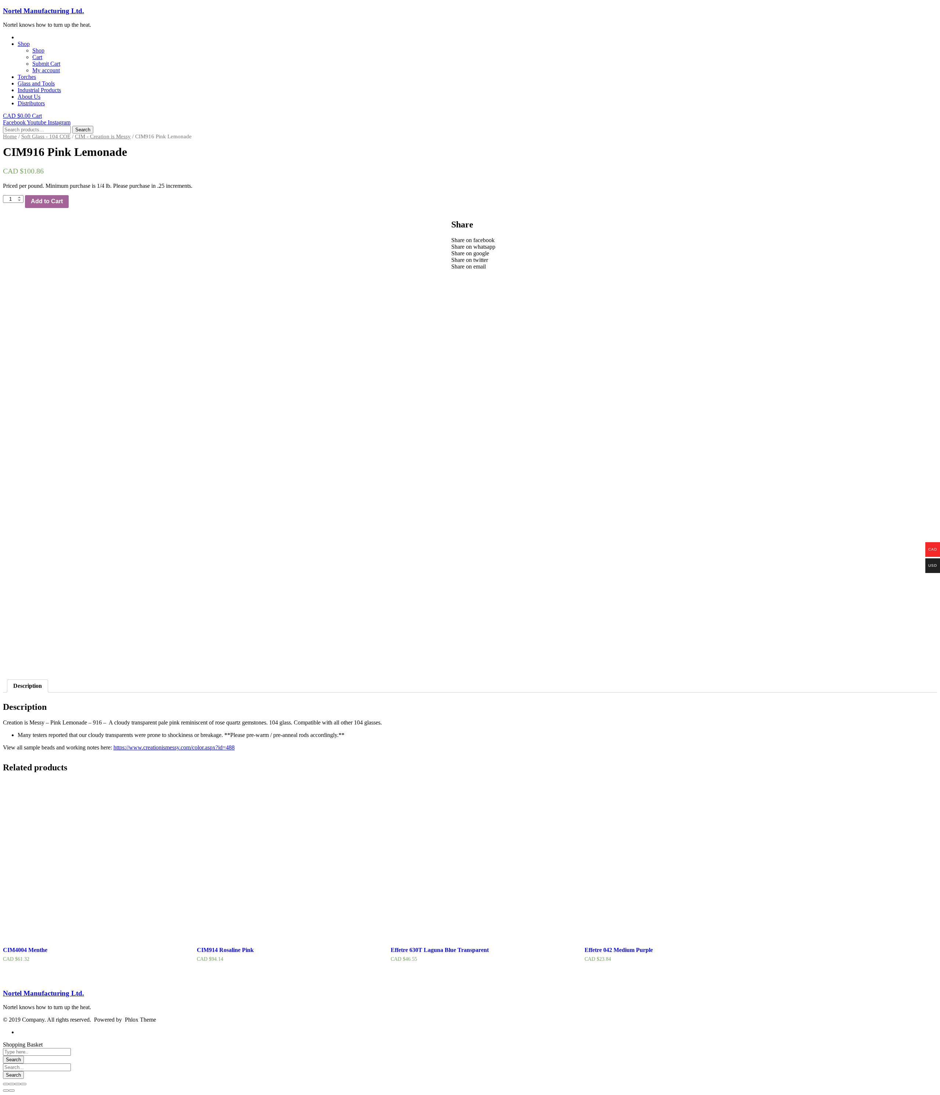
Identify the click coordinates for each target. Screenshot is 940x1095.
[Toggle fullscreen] (18, 1084)
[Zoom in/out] (23, 1084)
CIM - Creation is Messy (103, 136)
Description (27, 686)
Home (10, 136)
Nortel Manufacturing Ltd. (43, 11)
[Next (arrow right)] (12, 1090)
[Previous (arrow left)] (6, 1090)
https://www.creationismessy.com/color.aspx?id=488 (174, 747)
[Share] (12, 1084)
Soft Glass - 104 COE (45, 136)
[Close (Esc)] (6, 1084)
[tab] (27, 686)
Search (82, 129)
